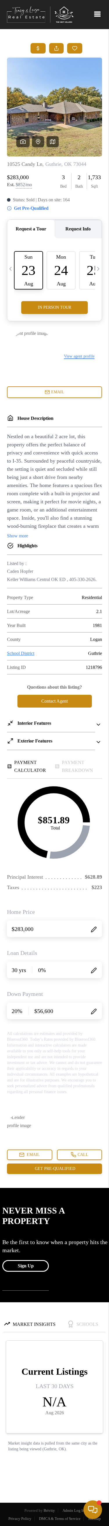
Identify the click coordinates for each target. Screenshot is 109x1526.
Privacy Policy (19, 1518)
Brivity (49, 1510)
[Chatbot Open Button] (92, 1509)
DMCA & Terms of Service (60, 1518)
